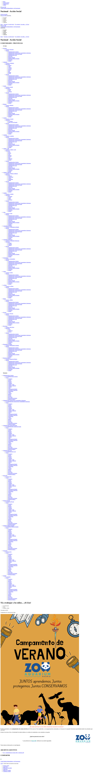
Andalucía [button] (5, 62)
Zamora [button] (9, 159)
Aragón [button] (4, 86)
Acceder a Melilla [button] (9, 299)
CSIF (2, 763)
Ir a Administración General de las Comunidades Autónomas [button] (18, 401)
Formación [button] (10, 59)
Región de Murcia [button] (6, 358)
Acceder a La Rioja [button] (9, 286)
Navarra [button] (4, 312)
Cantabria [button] (5, 134)
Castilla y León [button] (6, 148)
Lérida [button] (9, 198)
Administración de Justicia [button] (13, 51)
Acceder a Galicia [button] (9, 272)
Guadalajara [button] (10, 179)
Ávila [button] (9, 152)
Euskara (5, 20)
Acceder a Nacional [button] (9, 49)
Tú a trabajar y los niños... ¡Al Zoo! (22, 24)
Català (4, 18)
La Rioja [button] (5, 285)
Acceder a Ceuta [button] (9, 213)
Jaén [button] (9, 71)
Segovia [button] (9, 156)
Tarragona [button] (10, 199)
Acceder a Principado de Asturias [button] (12, 345)
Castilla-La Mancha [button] (7, 172)
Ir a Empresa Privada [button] (10, 501)
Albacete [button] (10, 175)
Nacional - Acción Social (9, 24)
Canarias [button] (5, 117)
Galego (4, 21)
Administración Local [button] (12, 55)
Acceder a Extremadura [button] (10, 259)
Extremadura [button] (5, 257)
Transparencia (6, 3)
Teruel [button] (9, 90)
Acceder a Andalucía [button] (10, 63)
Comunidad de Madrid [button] (7, 225)
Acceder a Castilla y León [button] (11, 149)
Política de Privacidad (7, 768)
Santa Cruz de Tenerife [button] (12, 122)
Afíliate (4, 5)
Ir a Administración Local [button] (11, 451)
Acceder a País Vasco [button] (10, 327)
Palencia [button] (9, 155)
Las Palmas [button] (10, 121)
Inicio (4, 1)
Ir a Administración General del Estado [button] (13, 426)
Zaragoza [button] (10, 91)
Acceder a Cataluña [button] (9, 194)
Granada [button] (10, 68)
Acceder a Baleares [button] (9, 105)
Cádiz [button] (9, 66)
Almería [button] (9, 65)
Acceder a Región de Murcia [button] (11, 359)
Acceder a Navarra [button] (9, 313)
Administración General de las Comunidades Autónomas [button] (19, 52)
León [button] (9, 154)
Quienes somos (6, 765)
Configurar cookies (7, 771)
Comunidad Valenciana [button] (7, 239)
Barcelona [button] (10, 196)
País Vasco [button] (5, 326)
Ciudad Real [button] (10, 177)
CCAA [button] (7, 377)
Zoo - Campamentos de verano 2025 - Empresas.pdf (13, 752)
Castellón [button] (10, 244)
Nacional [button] (5, 48)
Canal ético (5, 769)
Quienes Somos (6, 2)
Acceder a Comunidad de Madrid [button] (12, 227)
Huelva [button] (9, 70)
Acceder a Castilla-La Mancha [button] (12, 173)
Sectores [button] (7, 50)
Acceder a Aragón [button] (9, 87)
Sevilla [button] (9, 73)
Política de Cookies (7, 770)
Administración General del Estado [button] (15, 54)
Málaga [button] (9, 72)
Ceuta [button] (4, 212)
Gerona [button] (9, 197)
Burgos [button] (9, 153)
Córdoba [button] (10, 67)
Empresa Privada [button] (11, 57)
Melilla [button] (4, 298)
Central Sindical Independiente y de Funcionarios (10, 8)
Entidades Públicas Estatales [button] (13, 58)
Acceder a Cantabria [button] (10, 136)
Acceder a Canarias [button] (9, 119)
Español (5, 17)
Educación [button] (10, 56)
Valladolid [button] (10, 158)
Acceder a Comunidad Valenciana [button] (12, 240)
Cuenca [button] (9, 178)
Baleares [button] (4, 104)
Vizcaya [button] (9, 331)
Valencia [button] (10, 245)
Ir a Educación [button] (8, 476)
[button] (6, 15)
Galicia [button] (4, 271)
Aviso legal (5, 766)
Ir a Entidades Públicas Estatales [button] (12, 526)
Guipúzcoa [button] (10, 330)
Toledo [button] (9, 180)
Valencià (5, 22)
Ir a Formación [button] (8, 551)
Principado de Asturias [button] (7, 344)
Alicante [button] (9, 243)
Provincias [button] (8, 64)
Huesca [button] (9, 89)
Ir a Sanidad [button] (8, 576)
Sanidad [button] (9, 60)
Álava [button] (9, 329)
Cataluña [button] (5, 192)
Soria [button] (9, 157)
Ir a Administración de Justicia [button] (12, 376)
